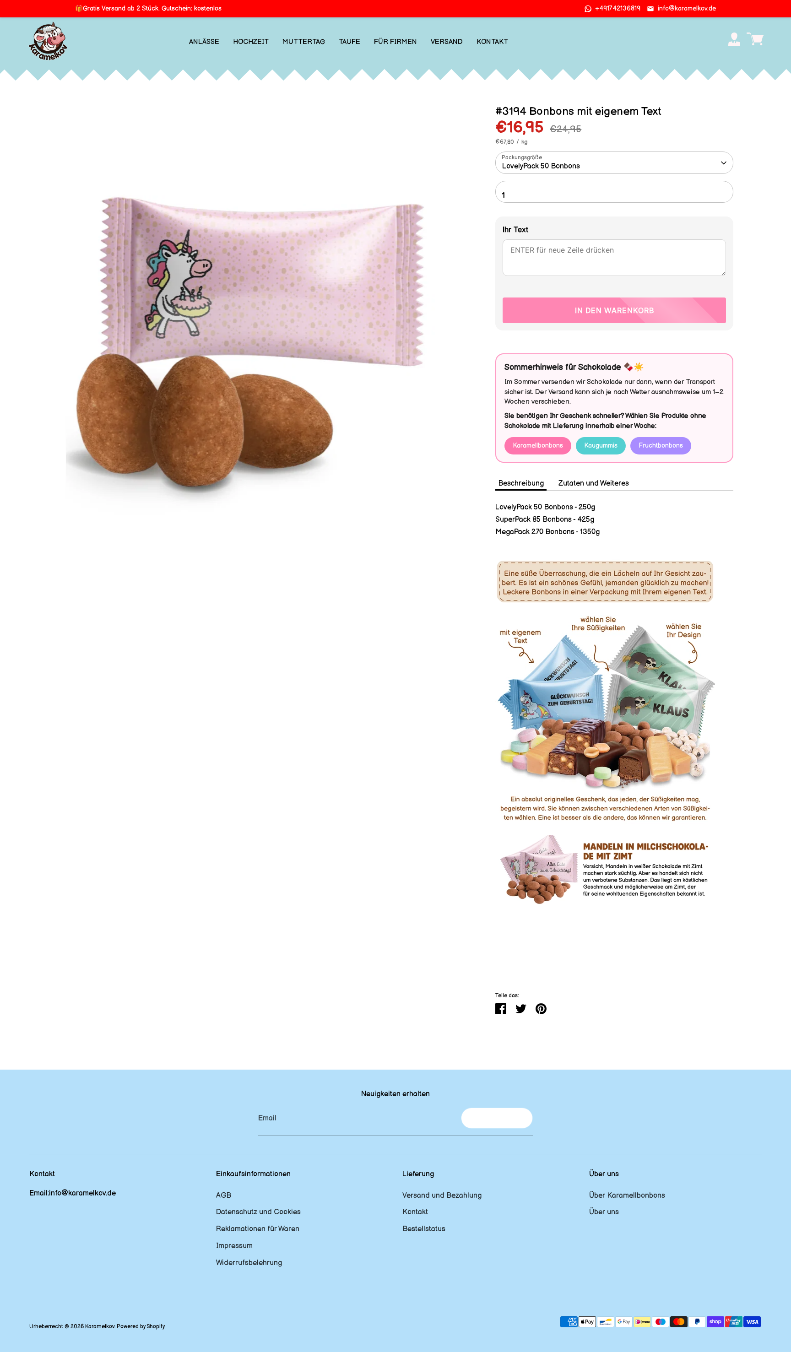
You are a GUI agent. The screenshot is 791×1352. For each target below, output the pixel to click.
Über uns (604, 1212)
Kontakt (415, 1212)
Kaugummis (601, 445)
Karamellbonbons (538, 445)
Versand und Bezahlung (442, 1195)
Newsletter (497, 1118)
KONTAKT (492, 42)
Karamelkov (99, 1326)
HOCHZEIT (251, 42)
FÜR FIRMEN (395, 42)
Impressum (234, 1246)
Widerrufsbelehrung (249, 1263)
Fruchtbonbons (661, 445)
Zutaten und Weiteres (593, 483)
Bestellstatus (423, 1229)
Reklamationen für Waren (257, 1229)
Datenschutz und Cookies (258, 1212)
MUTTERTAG (303, 42)
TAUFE (349, 42)
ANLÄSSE (204, 42)
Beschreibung (521, 483)
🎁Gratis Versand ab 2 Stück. (148, 8)
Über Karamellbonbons (627, 1195)
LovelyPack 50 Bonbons (541, 166)
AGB (223, 1195)
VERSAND (447, 42)
